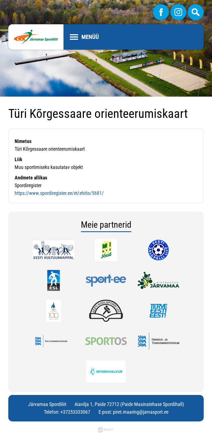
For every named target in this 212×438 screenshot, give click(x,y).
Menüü (90, 37)
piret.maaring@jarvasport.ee (140, 412)
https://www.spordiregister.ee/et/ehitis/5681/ (59, 193)
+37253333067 (75, 412)
